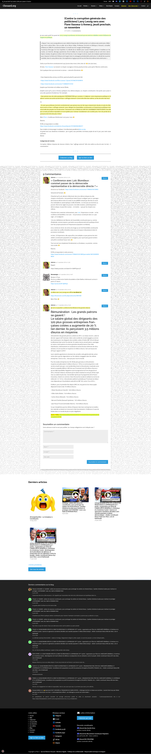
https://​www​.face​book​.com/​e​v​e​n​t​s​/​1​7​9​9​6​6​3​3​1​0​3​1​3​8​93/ (81, 189)
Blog (31, 728)
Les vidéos (33, 726)
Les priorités (33, 722)
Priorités (85, 6)
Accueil (79, 6)
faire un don (82, 129)
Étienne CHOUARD (37, 589)
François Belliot (36, 690)
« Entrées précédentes (35, 565)
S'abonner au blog (66, 158)
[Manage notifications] (3, 751)
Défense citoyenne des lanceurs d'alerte (58, 144)
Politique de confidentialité (75, 752)
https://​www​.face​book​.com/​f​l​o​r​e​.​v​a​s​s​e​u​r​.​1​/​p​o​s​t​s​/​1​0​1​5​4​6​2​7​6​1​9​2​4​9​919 (62, 80)
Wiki (110, 1)
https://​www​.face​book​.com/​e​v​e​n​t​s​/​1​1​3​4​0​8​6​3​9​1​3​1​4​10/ (57, 84)
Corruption (43, 144)
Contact (143, 6)
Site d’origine (109, 6)
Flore (45, 117)
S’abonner (33, 720)
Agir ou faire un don (85, 158)
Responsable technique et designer (94, 752)
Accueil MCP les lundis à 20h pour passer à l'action (17, 1)
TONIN (34, 678)
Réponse (105, 178)
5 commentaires (76, 31)
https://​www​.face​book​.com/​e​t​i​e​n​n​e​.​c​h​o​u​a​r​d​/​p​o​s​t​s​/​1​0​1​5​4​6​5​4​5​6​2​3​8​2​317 (61, 126)
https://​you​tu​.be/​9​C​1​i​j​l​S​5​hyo (59, 284)
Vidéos (101, 6)
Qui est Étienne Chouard (48, 752)
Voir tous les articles (37, 569)
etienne (53, 177)
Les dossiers (33, 724)
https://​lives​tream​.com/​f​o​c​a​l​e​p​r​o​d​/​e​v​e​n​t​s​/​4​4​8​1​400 (66, 296)
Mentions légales (61, 752)
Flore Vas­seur (49, 67)
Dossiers (93, 6)
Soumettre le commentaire (97, 462)
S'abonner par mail (85, 718)
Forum (105, 1)
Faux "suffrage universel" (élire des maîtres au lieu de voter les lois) (89, 144)
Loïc (79, 212)
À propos (117, 6)
